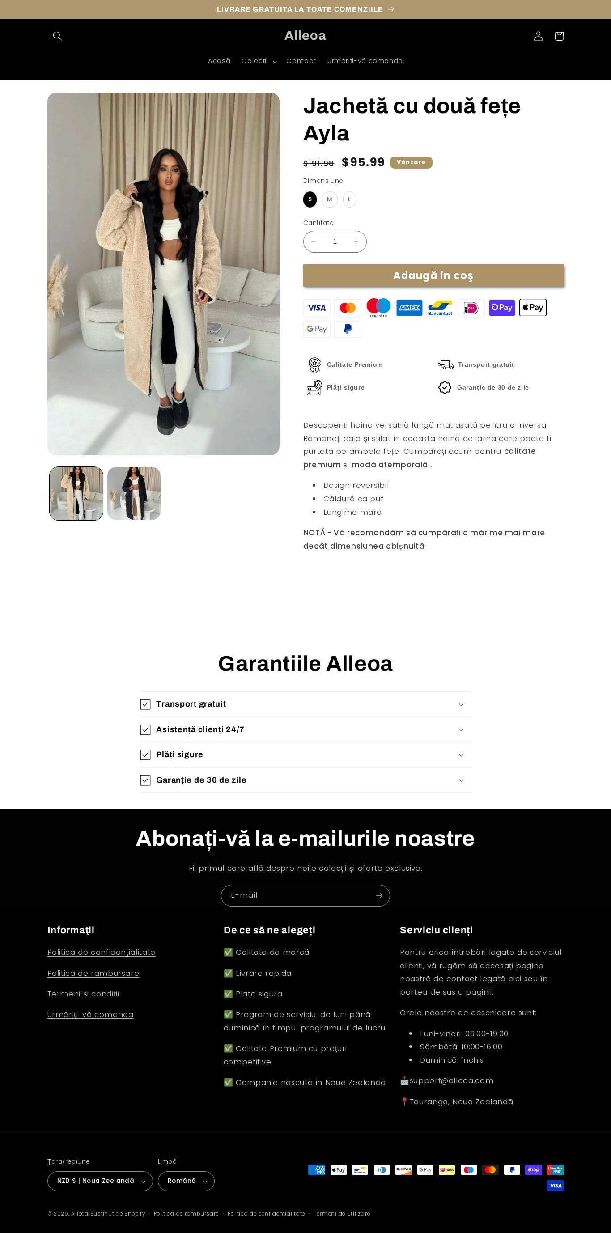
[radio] (310, 199)
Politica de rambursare (93, 973)
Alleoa (79, 1213)
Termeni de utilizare (342, 1213)
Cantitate (318, 223)
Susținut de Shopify (117, 1213)
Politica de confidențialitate (101, 952)
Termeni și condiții (83, 993)
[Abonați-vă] (379, 896)
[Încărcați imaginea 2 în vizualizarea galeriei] (134, 493)
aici (515, 978)
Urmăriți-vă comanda (90, 1014)
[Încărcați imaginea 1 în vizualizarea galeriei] (76, 493)
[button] (57, 36)
